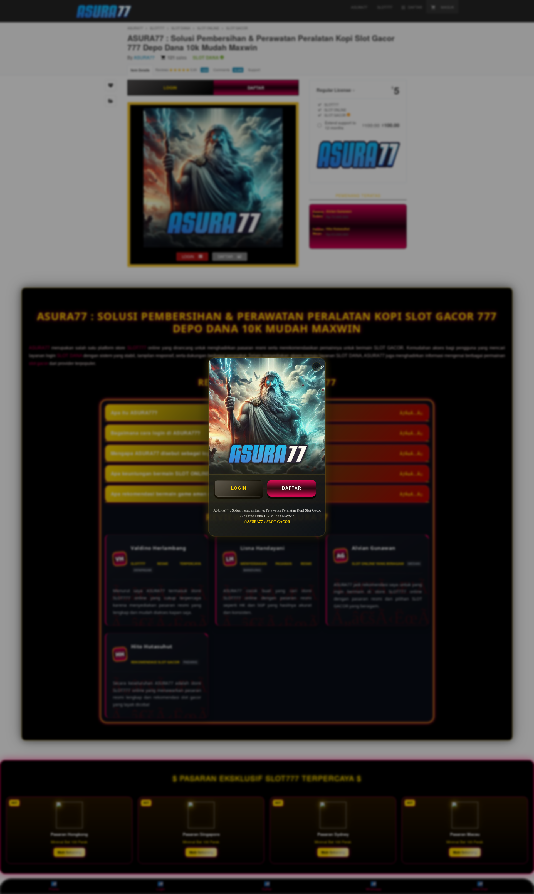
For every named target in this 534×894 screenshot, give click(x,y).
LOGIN (239, 488)
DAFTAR (291, 488)
